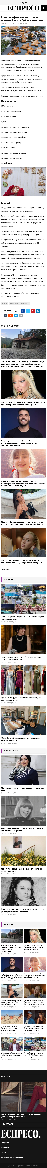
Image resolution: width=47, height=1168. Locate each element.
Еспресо (6, 23)
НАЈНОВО (8, 924)
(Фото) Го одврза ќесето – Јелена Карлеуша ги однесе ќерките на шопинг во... (33, 947)
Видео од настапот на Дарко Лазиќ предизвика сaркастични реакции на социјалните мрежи (19, 443)
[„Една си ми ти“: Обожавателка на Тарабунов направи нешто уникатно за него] (12, 1044)
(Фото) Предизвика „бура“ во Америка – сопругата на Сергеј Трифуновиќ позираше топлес (21, 562)
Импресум (5, 1143)
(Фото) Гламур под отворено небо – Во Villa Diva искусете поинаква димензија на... (33, 1055)
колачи (4, 303)
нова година (14, 303)
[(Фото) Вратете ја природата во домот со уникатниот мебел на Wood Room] (23, 720)
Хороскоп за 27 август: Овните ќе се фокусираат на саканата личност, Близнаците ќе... (34, 976)
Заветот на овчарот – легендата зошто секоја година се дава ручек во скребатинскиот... (11, 948)
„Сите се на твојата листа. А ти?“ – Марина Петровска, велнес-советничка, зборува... (21, 658)
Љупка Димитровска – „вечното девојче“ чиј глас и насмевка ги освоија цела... (22, 829)
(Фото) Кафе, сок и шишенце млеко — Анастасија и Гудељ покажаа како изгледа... (33, 1028)
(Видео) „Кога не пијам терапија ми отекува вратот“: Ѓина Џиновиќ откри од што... (11, 1002)
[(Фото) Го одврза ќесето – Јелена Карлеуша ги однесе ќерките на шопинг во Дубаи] (35, 936)
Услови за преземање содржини (13, 1157)
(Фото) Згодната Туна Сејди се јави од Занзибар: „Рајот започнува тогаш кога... (21, 1115)
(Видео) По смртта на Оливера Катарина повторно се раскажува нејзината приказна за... (23, 910)
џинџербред (25, 303)
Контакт (4, 1152)
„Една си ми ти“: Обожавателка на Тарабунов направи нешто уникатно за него (11, 1055)
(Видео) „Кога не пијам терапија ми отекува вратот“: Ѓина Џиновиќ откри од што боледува (23, 523)
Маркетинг (5, 1147)
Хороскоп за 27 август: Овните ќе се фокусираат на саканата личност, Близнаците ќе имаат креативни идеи (23, 483)
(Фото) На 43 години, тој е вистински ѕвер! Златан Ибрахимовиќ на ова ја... (9, 1028)
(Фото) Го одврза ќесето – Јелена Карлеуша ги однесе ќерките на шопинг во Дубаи (23, 403)
